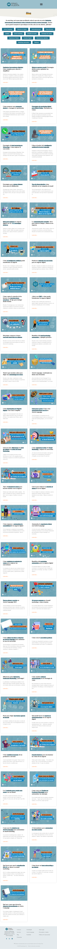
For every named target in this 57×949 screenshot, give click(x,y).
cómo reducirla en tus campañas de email (42, 185)
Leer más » (5, 82)
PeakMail (29, 934)
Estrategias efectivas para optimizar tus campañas (43, 69)
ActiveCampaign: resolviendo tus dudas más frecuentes (42, 373)
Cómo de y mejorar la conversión (42, 448)
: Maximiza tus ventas (42, 108)
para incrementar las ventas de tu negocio (42, 755)
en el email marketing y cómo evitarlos (41, 601)
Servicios (19, 932)
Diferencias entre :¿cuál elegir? (13, 677)
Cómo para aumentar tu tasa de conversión (13, 639)
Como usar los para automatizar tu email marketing (13, 829)
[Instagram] (9, 938)
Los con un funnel (12, 791)
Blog (18, 934)
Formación (19, 937)
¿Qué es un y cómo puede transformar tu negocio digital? (41, 297)
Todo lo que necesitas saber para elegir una (13, 373)
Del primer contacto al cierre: (12, 336)
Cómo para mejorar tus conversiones (12, 563)
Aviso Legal (41, 929)
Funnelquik (29, 929)
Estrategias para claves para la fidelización (13, 185)
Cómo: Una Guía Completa (12, 409)
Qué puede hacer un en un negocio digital (41, 717)
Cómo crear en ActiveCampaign (41, 410)
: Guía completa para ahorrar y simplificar (13, 69)
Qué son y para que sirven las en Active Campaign (13, 906)
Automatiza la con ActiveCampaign (42, 525)
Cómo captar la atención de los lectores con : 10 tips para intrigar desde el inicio (12, 299)
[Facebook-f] (6, 938)
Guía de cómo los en (13, 449)
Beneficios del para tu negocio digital (42, 562)
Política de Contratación (44, 934)
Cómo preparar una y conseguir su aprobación (13, 107)
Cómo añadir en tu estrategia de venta (42, 678)
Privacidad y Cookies (43, 932)
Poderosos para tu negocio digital (42, 261)
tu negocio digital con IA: (12, 223)
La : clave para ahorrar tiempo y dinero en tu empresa (42, 223)
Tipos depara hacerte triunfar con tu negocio (12, 487)
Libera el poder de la (42, 146)
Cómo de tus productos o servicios (12, 755)
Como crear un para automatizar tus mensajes (40, 792)
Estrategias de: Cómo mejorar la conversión (12, 147)
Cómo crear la (42, 637)
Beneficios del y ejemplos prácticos (41, 336)
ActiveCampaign (30, 932)
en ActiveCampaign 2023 (11, 601)
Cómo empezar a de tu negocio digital (13, 525)
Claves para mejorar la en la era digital (42, 487)
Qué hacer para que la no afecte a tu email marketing (14, 867)
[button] (41, 4)
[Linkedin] (12, 938)
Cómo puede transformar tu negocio (14, 261)
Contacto (19, 929)
